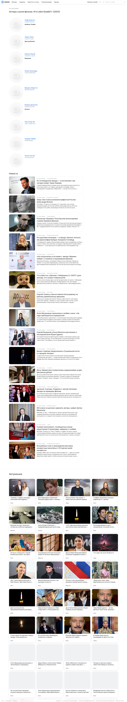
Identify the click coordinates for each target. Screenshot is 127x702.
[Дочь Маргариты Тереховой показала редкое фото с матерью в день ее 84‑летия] (50, 492)
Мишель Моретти (31, 88)
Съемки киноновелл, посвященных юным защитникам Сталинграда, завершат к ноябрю (56, 428)
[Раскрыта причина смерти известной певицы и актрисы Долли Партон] (105, 657)
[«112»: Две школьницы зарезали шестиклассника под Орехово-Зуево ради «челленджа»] (77, 519)
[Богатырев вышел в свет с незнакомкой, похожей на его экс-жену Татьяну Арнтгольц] (105, 519)
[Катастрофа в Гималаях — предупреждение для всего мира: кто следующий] (50, 519)
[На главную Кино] (7, 2)
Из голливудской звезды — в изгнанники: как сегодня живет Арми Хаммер (56, 182)
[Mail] (2, 2)
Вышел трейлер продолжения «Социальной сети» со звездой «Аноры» (58, 352)
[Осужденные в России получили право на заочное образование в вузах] (50, 547)
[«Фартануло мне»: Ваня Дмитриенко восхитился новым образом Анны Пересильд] (105, 574)
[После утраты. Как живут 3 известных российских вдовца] (77, 492)
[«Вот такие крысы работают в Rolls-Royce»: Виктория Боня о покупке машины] (22, 574)
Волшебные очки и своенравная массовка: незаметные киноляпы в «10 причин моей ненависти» (55, 448)
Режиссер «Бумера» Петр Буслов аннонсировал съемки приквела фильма (57, 220)
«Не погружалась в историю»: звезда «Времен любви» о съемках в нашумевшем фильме (56, 257)
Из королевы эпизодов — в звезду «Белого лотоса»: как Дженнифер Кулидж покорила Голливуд (59, 239)
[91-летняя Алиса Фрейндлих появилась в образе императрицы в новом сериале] (50, 629)
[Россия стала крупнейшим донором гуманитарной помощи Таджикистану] (77, 574)
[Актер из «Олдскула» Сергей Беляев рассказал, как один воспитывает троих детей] (22, 547)
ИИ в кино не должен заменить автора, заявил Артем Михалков (59, 409)
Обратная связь (120, 700)
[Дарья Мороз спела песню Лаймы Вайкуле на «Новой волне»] (50, 657)
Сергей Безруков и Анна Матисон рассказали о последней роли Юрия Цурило (57, 333)
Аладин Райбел (30, 139)
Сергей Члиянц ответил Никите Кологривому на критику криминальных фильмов (57, 295)
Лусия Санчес (30, 156)
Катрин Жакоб (30, 54)
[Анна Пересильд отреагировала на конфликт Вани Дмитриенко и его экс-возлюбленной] (50, 685)
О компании (8, 700)
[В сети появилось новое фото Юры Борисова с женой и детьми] (77, 685)
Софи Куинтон (30, 20)
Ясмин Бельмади (31, 71)
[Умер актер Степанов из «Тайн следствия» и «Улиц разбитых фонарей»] (50, 602)
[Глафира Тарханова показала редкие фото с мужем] (105, 492)
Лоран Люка (29, 37)
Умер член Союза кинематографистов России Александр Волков (56, 201)
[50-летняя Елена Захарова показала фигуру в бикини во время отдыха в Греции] (22, 685)
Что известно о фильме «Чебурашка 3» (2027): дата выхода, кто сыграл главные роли (59, 276)
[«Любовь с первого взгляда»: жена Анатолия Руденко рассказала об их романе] (22, 492)
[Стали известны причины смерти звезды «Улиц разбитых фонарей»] (22, 629)
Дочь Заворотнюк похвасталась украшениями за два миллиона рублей (59, 371)
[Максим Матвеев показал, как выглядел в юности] (50, 574)
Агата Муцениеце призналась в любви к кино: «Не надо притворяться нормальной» (58, 314)
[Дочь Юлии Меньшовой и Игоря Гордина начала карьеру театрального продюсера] (77, 602)
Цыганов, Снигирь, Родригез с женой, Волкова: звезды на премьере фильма (57, 390)
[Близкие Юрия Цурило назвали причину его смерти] (77, 629)
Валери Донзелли (31, 105)
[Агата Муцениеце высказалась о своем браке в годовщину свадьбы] (22, 657)
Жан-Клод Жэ (30, 122)
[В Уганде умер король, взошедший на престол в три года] (105, 629)
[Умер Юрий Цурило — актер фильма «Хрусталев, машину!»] (105, 602)
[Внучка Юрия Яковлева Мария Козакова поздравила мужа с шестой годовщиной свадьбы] (77, 547)
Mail (3, 700)
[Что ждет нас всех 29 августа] (105, 547)
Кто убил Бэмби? (14, 8)
